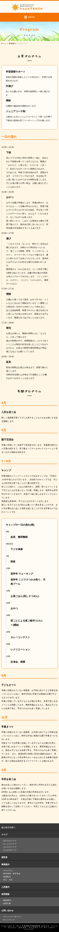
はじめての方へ (8, 827)
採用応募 (7, 903)
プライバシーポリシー (12, 917)
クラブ (4, 834)
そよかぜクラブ (9, 850)
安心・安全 (8, 880)
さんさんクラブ (9, 847)
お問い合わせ (7, 910)
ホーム (3, 43)
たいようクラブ (9, 844)
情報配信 (7, 877)
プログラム (8, 871)
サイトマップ (9, 920)
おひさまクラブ (9, 841)
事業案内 (12, 43)
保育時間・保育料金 (11, 874)
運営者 (4, 857)
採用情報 (5, 894)
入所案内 (5, 887)
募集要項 (7, 900)
